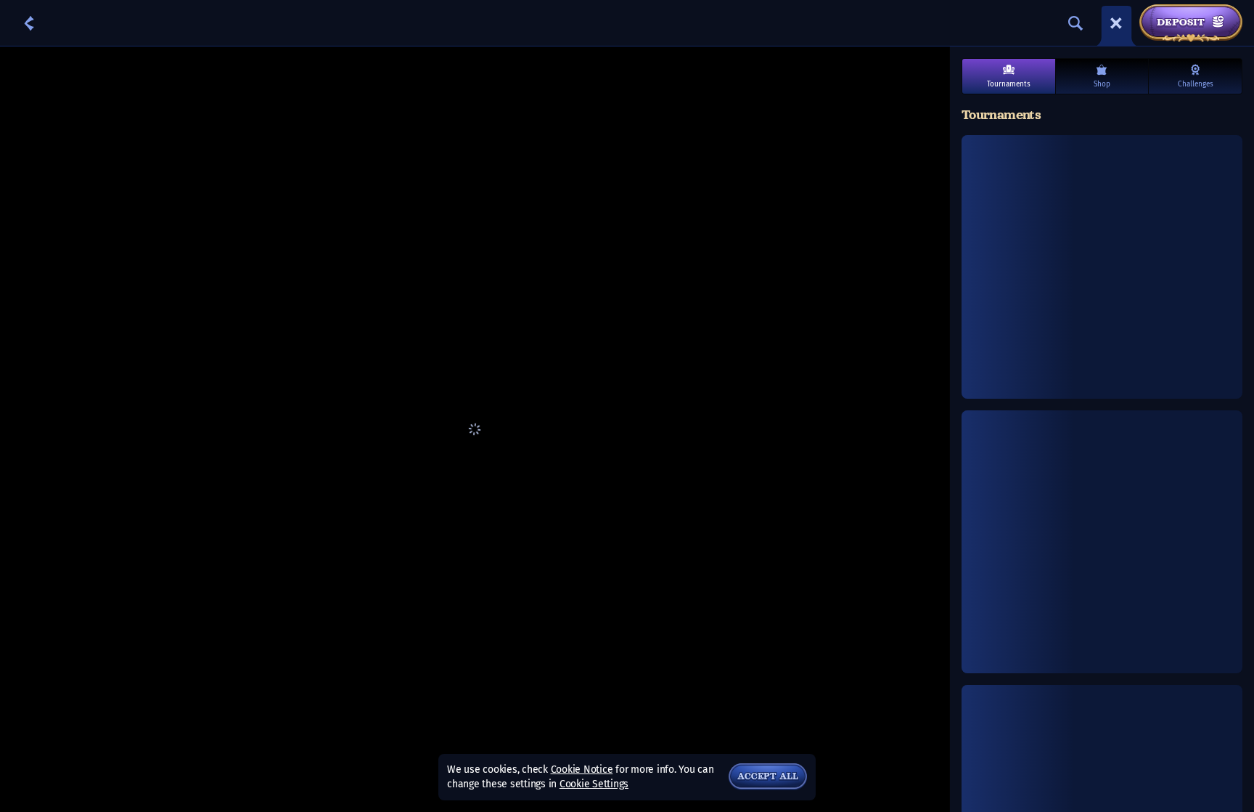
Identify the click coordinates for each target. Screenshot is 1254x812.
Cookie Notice (582, 769)
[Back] (29, 23)
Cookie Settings (594, 784)
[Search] (1075, 23)
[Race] (1116, 23)
